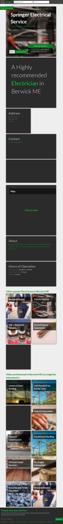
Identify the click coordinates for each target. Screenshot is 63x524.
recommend (21, 52)
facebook (4, 522)
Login (60, 2)
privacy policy (33, 522)
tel (15, 142)
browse (50, 522)
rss (55, 522)
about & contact (21, 522)
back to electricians (6, 8)
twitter (11, 522)
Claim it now (34, 49)
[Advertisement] (31, 171)
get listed (42, 522)
